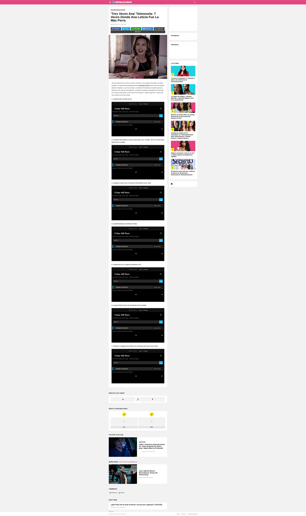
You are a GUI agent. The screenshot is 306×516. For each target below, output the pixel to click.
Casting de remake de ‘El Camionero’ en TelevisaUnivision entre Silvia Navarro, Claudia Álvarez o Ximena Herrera (182, 135)
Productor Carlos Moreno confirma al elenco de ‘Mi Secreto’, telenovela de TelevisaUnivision (183, 173)
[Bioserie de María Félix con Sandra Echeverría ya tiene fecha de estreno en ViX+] (183, 107)
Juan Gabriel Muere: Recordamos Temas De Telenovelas (148, 473)
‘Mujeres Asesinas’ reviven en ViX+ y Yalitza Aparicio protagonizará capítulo (183, 154)
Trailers (142, 442)
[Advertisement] (183, 19)
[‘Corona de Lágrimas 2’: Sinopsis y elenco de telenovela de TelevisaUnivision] (183, 71)
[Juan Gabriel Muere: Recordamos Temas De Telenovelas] (123, 474)
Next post (111, 511)
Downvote (152, 399)
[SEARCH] (195, 2)
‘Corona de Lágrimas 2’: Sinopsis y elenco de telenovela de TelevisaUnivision (183, 79)
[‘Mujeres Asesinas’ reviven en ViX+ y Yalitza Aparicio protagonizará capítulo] (183, 146)
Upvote (123, 399)
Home (178, 514)
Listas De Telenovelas (128, 462)
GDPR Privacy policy (192, 514)
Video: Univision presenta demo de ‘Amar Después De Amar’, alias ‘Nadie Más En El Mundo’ (152, 446)
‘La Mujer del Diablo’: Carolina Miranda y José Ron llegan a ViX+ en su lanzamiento (182, 98)
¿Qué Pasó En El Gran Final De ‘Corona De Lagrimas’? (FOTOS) (136, 505)
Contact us (183, 514)
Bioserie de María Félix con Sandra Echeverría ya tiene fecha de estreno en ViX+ (183, 116)
